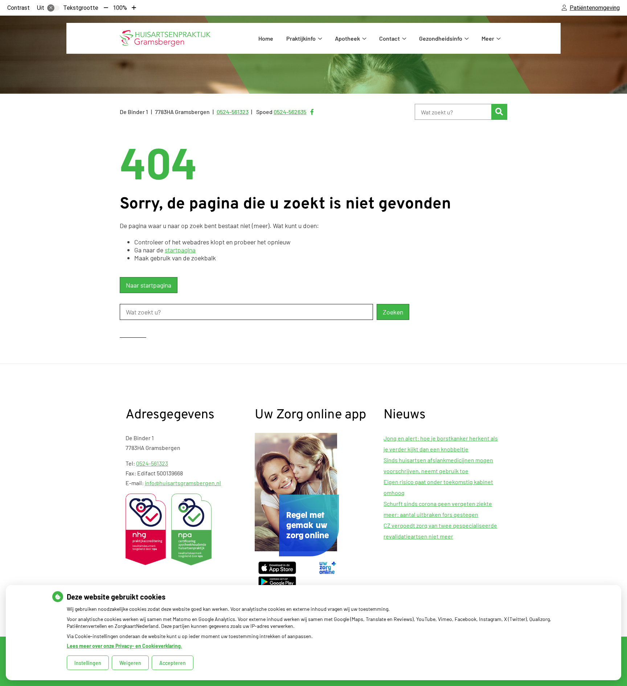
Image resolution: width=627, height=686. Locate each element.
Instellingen (87, 663)
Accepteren (172, 663)
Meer (487, 38)
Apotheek (347, 38)
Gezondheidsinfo (440, 38)
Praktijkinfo (301, 38)
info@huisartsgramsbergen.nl (183, 482)
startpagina (180, 250)
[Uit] (53, 8)
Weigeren (130, 663)
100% (120, 7)
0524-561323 (152, 463)
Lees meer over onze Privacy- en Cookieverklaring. (124, 646)
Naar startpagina (148, 285)
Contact (389, 38)
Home (265, 38)
